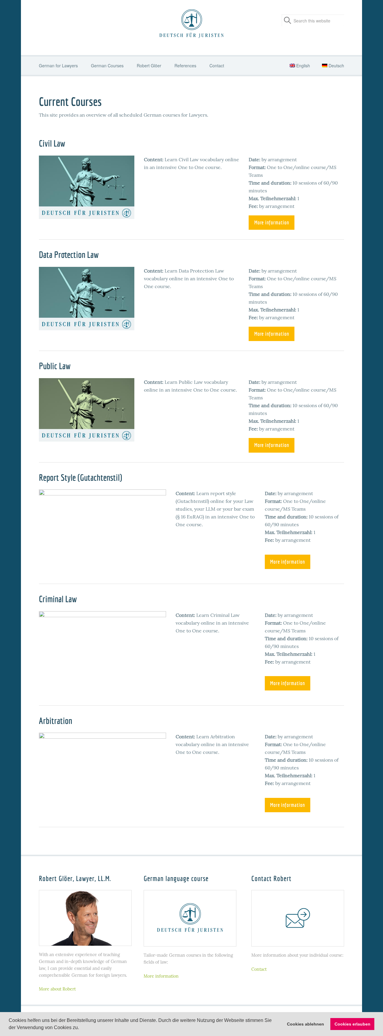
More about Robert (57, 989)
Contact (259, 969)
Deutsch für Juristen (191, 24)
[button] (81, 1028)
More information (271, 222)
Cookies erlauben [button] (352, 1024)
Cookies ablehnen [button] (305, 1024)
